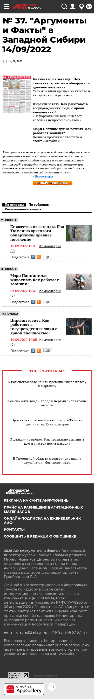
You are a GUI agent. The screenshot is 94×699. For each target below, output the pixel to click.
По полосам (14, 204)
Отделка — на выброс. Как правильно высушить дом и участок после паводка (47, 441)
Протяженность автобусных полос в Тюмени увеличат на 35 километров (47, 422)
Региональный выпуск (23, 209)
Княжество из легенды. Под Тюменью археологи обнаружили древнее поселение (61, 83)
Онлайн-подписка (52, 183)
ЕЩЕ (47, 257)
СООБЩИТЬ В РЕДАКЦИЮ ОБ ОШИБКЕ (40, 536)
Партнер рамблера (45, 675)
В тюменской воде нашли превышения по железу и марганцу (47, 384)
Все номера (44, 176)
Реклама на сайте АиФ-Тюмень (36, 500)
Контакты (14, 529)
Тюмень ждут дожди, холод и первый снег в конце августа (47, 403)
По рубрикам (39, 204)
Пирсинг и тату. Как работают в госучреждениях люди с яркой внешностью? (60, 108)
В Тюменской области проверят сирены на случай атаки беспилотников (47, 460)
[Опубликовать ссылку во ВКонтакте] (33, 257)
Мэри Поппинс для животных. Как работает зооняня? (62, 130)
